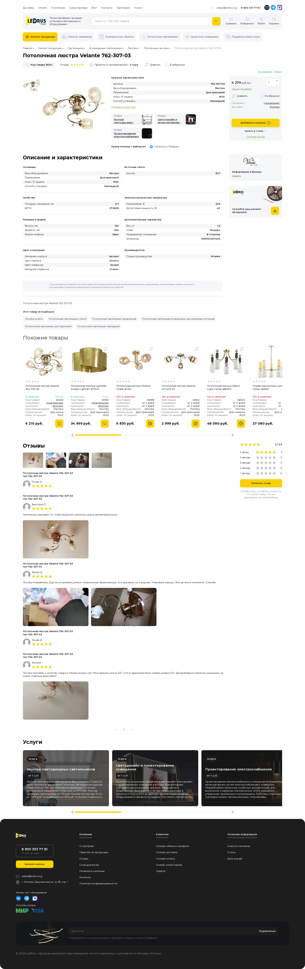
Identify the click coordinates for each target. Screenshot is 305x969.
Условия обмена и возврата (172, 846)
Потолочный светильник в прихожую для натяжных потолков (178, 318)
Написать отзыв (261, 483)
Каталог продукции (42, 36)
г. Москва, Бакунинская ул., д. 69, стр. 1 (45, 882)
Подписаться (267, 931)
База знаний (234, 858)
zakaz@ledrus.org (227, 7)
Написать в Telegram (166, 146)
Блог (94, 7)
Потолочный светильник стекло (67, 318)
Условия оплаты (165, 858)
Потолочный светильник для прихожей (48, 326)
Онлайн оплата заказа (169, 864)
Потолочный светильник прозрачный (114, 318)
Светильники (75, 48)
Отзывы (83, 858)
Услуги (138, 7)
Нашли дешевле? (242, 89)
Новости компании (238, 846)
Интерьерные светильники (105, 48)
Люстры (132, 48)
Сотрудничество (89, 864)
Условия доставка (166, 852)
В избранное (177, 64)
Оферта (160, 871)
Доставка (28, 7)
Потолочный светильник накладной (98, 326)
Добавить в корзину (253, 122)
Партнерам (123, 7)
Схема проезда (78, 7)
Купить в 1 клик (254, 131)
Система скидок (255, 136)
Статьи (231, 852)
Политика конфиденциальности (98, 883)
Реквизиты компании (92, 871)
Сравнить (155, 64)
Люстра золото (34, 318)
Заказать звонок (34, 864)
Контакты (106, 7)
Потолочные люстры (156, 48)
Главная (27, 48)
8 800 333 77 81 (250, 7)
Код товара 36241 (41, 64)
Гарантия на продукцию (93, 852)
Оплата (42, 7)
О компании (58, 7)
